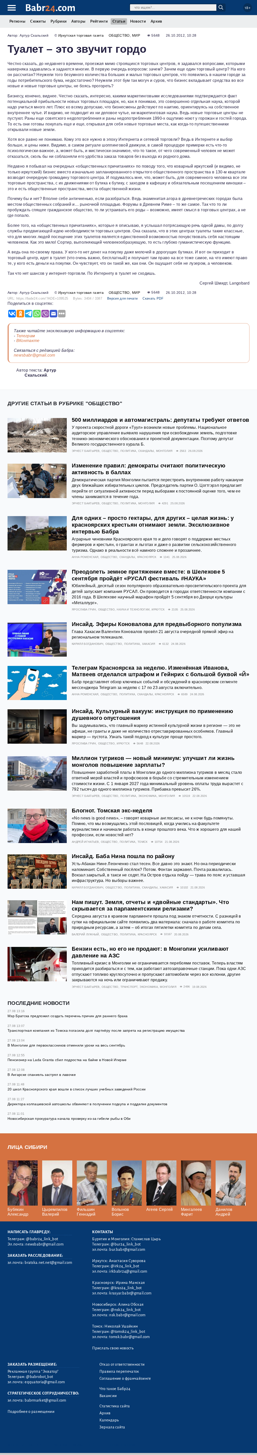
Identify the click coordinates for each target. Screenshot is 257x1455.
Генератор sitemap (121, 1445)
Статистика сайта (114, 1406)
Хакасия (148, 643)
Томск (143, 841)
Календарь (109, 1420)
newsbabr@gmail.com (34, 355)
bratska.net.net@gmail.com (48, 1263)
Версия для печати (122, 298)
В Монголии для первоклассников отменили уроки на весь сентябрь (66, 1045)
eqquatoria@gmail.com (45, 1382)
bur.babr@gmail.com (127, 1250)
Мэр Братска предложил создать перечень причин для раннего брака (67, 1016)
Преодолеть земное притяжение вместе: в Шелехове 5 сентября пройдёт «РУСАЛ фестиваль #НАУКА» (148, 575)
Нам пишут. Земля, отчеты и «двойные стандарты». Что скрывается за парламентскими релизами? (150, 905)
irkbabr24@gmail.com (128, 1271)
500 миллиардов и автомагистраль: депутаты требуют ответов (160, 420)
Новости (138, 21)
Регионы (17, 21)
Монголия (164, 450)
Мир (136, 35)
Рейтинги (99, 21)
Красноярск (146, 557)
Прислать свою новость (113, 1348)
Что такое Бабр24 (115, 1389)
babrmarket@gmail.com (45, 1400)
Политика (128, 450)
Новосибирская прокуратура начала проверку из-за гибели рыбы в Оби (69, 1119)
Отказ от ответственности (122, 1364)
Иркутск (158, 609)
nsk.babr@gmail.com (127, 1315)
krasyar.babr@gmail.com (130, 1293)
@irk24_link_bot (125, 1266)
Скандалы (146, 450)
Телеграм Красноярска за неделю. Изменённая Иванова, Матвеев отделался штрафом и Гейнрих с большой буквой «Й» (160, 671)
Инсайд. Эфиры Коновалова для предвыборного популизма (157, 624)
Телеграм (25, 336)
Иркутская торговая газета (81, 35)
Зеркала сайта (112, 1427)
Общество (119, 35)
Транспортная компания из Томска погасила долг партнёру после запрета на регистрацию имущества (96, 1030)
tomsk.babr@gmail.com (129, 1337)
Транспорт (129, 986)
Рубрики (58, 21)
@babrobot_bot (39, 1377)
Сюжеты (38, 21)
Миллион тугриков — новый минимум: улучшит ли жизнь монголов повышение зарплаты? (153, 761)
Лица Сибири (27, 1147)
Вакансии (108, 1396)
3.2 (38, 1445)
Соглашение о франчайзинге (125, 1378)
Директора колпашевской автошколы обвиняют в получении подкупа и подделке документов (87, 1104)
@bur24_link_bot (126, 1244)
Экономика (147, 795)
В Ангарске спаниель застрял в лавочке (42, 1075)
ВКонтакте (28, 340)
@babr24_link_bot (42, 1239)
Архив (156, 21)
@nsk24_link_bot (126, 1310)
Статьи (118, 21)
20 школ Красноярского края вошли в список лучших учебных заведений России (77, 1089)
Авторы (78, 21)
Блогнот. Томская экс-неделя (112, 810)
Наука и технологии (133, 609)
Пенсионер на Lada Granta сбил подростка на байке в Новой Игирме (67, 1060)
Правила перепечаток (119, 1371)
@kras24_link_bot (126, 1288)
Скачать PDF (153, 298)
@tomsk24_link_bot (128, 1332)
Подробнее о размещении (31, 1412)
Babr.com (50, 8)
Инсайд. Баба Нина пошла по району (123, 856)
